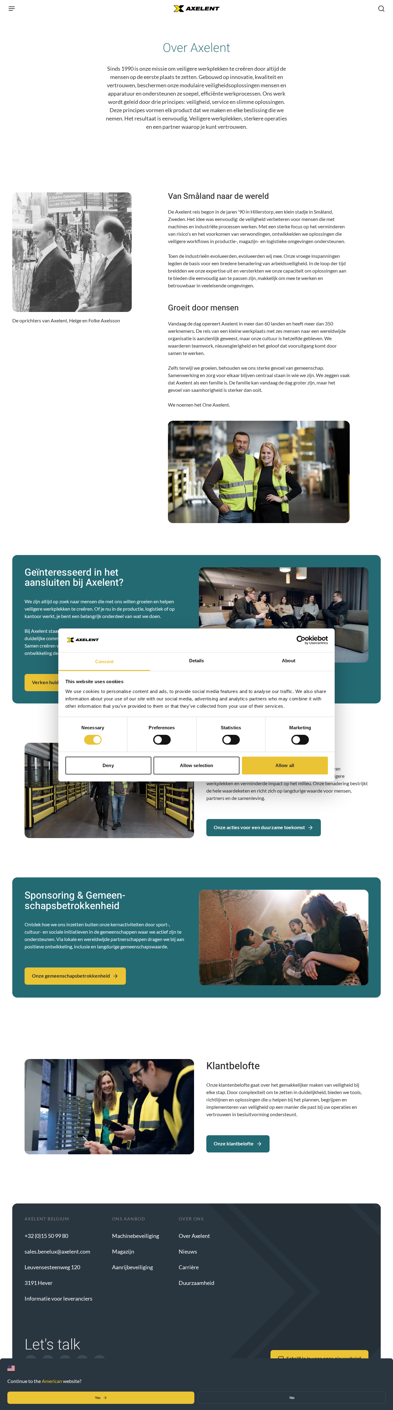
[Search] (381, 8)
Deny (108, 765)
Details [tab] (196, 660)
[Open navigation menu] (11, 8)
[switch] (162, 740)
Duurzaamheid (196, 1282)
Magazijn (123, 1251)
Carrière (189, 1267)
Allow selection (196, 765)
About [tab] (288, 660)
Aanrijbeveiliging (132, 1267)
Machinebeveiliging (135, 1235)
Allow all (284, 765)
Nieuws (188, 1251)
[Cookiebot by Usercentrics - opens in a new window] (301, 640)
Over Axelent (194, 1235)
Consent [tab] (104, 661)
